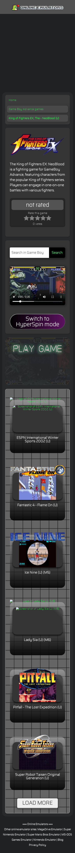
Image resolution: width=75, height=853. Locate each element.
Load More (37, 803)
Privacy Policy (37, 845)
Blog (60, 840)
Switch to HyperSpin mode (37, 321)
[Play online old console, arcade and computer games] (37, 7)
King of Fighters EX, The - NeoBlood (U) (34, 118)
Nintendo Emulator (44, 840)
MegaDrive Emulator (50, 829)
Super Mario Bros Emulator (43, 834)
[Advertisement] (37, 53)
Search (57, 252)
